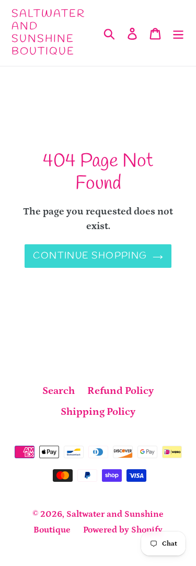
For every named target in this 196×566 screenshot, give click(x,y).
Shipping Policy (98, 411)
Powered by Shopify (123, 530)
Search (58, 391)
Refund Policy (120, 391)
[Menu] (178, 33)
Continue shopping (90, 256)
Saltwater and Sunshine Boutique (48, 33)
